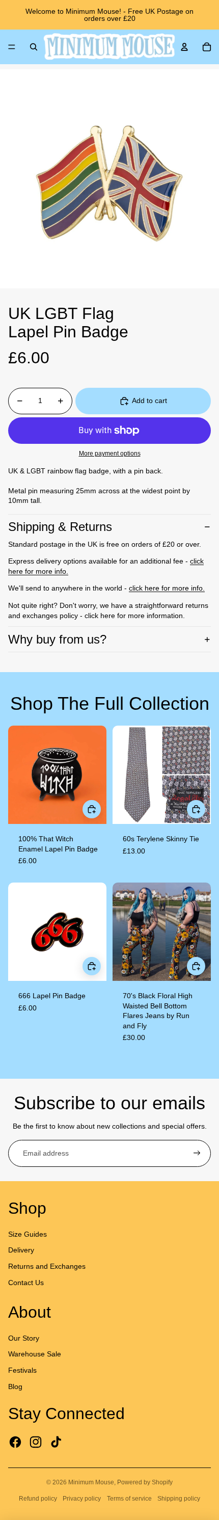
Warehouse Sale (34, 1354)
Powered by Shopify (145, 1482)
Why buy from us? (57, 639)
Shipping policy (178, 1498)
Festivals (22, 1370)
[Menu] (11, 47)
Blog (15, 1386)
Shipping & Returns (60, 527)
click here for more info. (167, 588)
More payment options (110, 453)
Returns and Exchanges (47, 1266)
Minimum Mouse (91, 1482)
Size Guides (27, 1234)
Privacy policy (82, 1498)
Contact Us (26, 1282)
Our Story (23, 1338)
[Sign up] (197, 1153)
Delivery (21, 1250)
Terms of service (129, 1498)
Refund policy (38, 1498)
